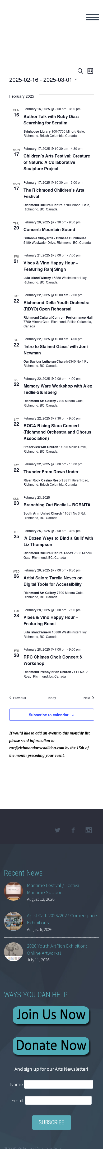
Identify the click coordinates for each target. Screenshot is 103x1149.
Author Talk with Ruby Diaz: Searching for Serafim (51, 119)
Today (51, 698)
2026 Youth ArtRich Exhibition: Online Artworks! (57, 949)
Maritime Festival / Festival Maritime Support (54, 888)
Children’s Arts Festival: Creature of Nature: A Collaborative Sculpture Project (57, 162)
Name (16, 1084)
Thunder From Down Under (51, 471)
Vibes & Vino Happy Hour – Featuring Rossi (51, 620)
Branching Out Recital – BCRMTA (57, 505)
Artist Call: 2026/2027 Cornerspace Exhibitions (62, 919)
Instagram (88, 830)
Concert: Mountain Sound (49, 229)
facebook (73, 830)
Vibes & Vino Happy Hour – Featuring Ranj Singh (51, 266)
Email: (18, 1100)
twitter (57, 830)
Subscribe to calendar (48, 714)
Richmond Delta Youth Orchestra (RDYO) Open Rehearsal (57, 305)
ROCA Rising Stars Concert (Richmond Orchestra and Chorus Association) (57, 431)
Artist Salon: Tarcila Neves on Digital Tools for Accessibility (53, 581)
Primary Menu (92, 17)
